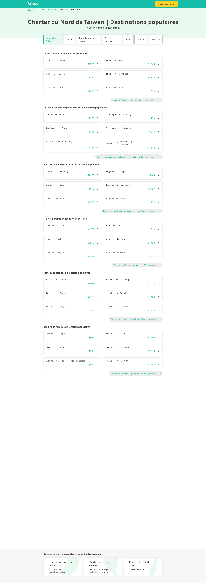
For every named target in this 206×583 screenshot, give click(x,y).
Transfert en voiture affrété (45, 9)
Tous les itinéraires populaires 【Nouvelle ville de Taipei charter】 (127, 157)
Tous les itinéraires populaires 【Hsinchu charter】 (134, 319)
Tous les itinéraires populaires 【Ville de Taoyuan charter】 (130, 211)
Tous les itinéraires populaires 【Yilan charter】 (136, 265)
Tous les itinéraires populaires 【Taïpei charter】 (135, 100)
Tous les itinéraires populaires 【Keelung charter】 (134, 373)
